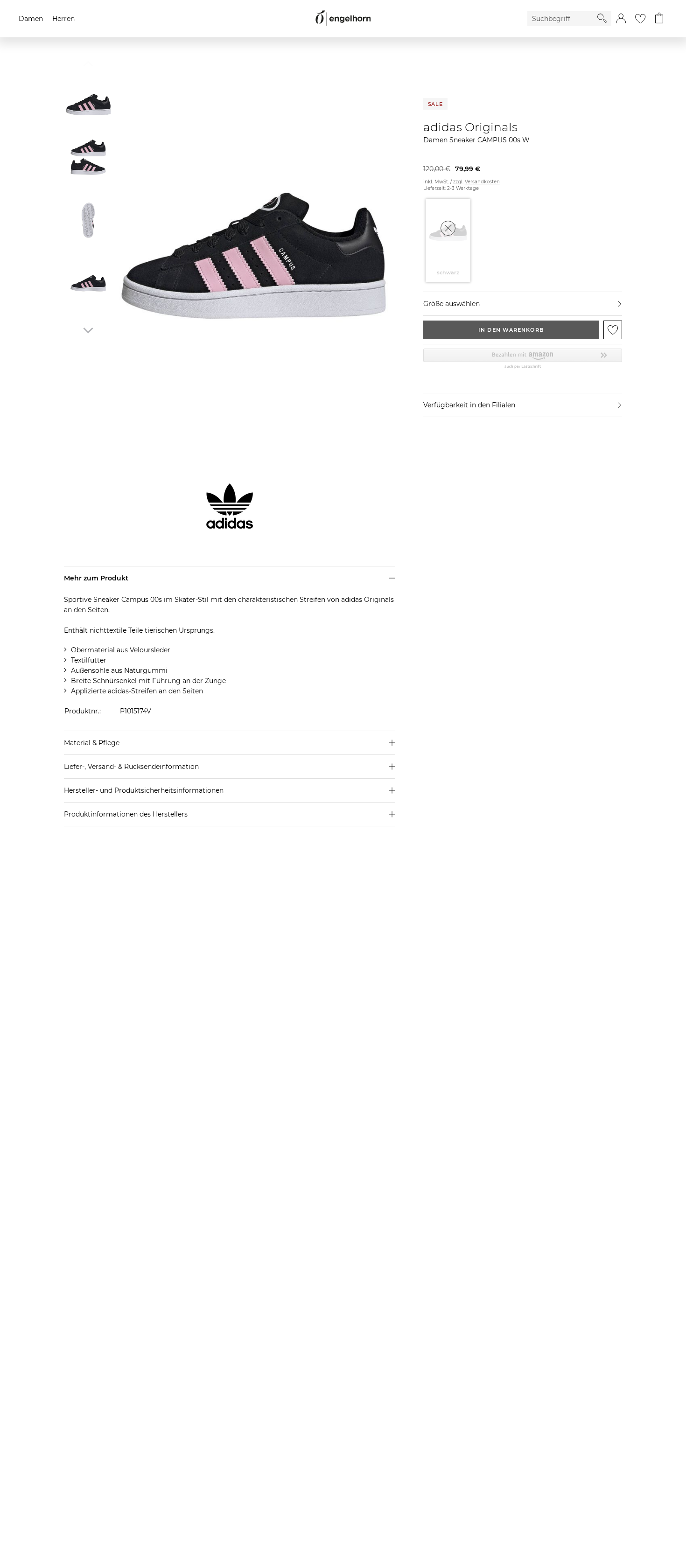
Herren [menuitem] (63, 18)
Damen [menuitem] (31, 18)
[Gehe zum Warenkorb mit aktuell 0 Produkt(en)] (659, 18)
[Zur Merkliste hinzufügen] (612, 330)
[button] (620, 18)
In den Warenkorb (511, 330)
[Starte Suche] (602, 18)
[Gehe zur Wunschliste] (640, 18)
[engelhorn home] (343, 18)
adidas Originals (470, 127)
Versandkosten (482, 182)
